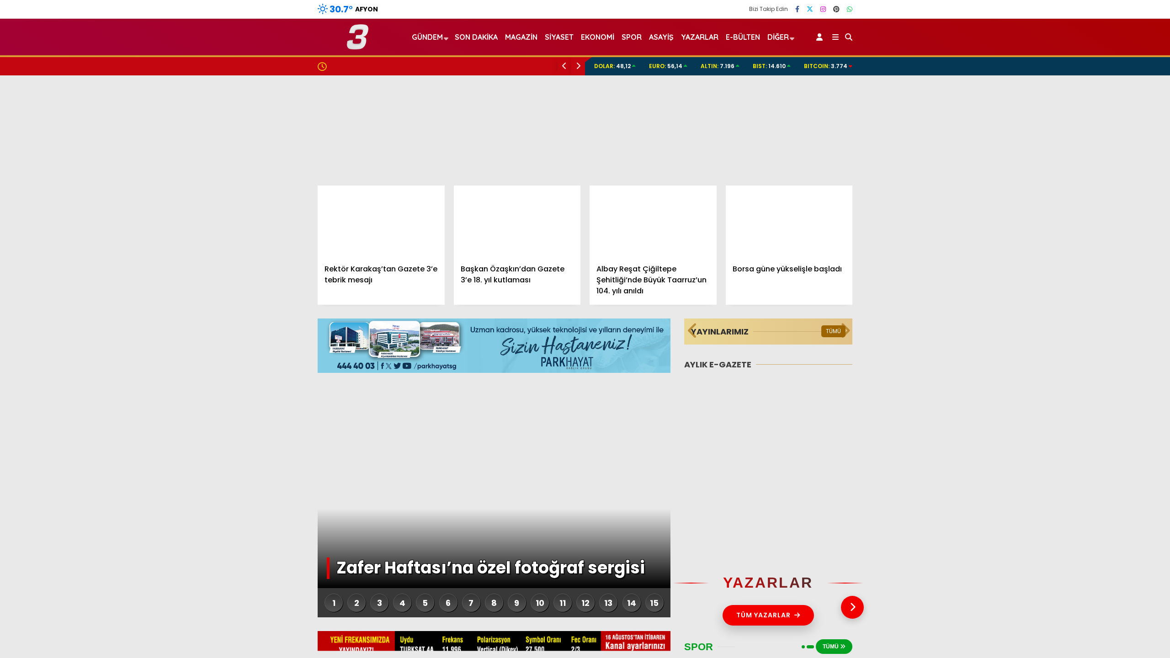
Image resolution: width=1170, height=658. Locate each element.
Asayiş (661, 37)
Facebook (1115, 567)
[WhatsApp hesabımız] (849, 9)
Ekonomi (1079, 227)
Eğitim (1075, 245)
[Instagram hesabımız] (823, 9)
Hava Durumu (1093, 411)
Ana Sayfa (1090, 50)
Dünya (1075, 264)
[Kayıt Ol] (821, 37)
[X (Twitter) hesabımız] (1113, 593)
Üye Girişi (1086, 127)
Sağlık (1074, 319)
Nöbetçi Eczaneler (1102, 392)
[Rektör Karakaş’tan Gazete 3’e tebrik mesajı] (381, 221)
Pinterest (1116, 644)
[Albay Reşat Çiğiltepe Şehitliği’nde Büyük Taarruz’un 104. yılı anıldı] (653, 221)
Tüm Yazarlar (763, 615)
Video (1081, 69)
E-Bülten (743, 37)
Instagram (1116, 619)
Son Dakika (476, 37)
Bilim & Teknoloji (1091, 337)
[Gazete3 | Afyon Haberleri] (358, 45)
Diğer (778, 37)
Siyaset (559, 37)
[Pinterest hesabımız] (836, 9)
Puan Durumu (1095, 469)
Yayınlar (1085, 165)
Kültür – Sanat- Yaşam (1103, 355)
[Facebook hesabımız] (797, 9)
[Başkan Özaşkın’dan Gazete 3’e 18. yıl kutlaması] (517, 221)
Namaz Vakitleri (1099, 430)
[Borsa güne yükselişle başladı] (789, 221)
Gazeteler (1088, 450)
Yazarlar (1086, 89)
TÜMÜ (833, 331)
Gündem (1080, 208)
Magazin (1079, 300)
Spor (1072, 282)
